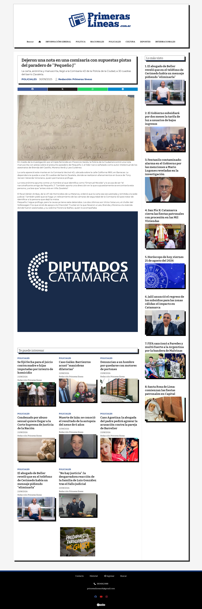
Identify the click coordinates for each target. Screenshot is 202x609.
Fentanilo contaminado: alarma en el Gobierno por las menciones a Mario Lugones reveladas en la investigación (163, 167)
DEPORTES (145, 42)
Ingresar (110, 576)
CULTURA (130, 42)
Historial (94, 576)
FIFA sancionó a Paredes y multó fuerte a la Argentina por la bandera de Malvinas (164, 347)
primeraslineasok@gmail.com (101, 588)
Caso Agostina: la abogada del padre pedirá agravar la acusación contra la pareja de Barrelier (118, 423)
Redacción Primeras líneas (75, 79)
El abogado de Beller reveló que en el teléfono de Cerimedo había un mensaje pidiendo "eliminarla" (34, 480)
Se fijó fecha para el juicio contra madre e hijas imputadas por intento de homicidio (35, 367)
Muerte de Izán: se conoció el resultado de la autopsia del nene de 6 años (77, 421)
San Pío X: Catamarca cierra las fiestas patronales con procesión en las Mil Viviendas (164, 216)
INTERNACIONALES (165, 42)
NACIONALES (97, 42)
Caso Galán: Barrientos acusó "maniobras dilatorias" (75, 365)
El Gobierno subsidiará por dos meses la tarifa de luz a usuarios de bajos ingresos (162, 118)
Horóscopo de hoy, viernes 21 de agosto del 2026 (164, 258)
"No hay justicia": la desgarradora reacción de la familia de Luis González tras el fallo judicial (77, 478)
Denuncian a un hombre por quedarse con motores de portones (118, 365)
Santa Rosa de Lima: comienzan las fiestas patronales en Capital (160, 390)
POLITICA (81, 42)
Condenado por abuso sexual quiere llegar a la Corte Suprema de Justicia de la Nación (35, 423)
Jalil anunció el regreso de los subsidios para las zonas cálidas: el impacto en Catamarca (164, 302)
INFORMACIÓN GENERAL (58, 42)
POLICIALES (115, 42)
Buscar (30, 42)
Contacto (79, 576)
